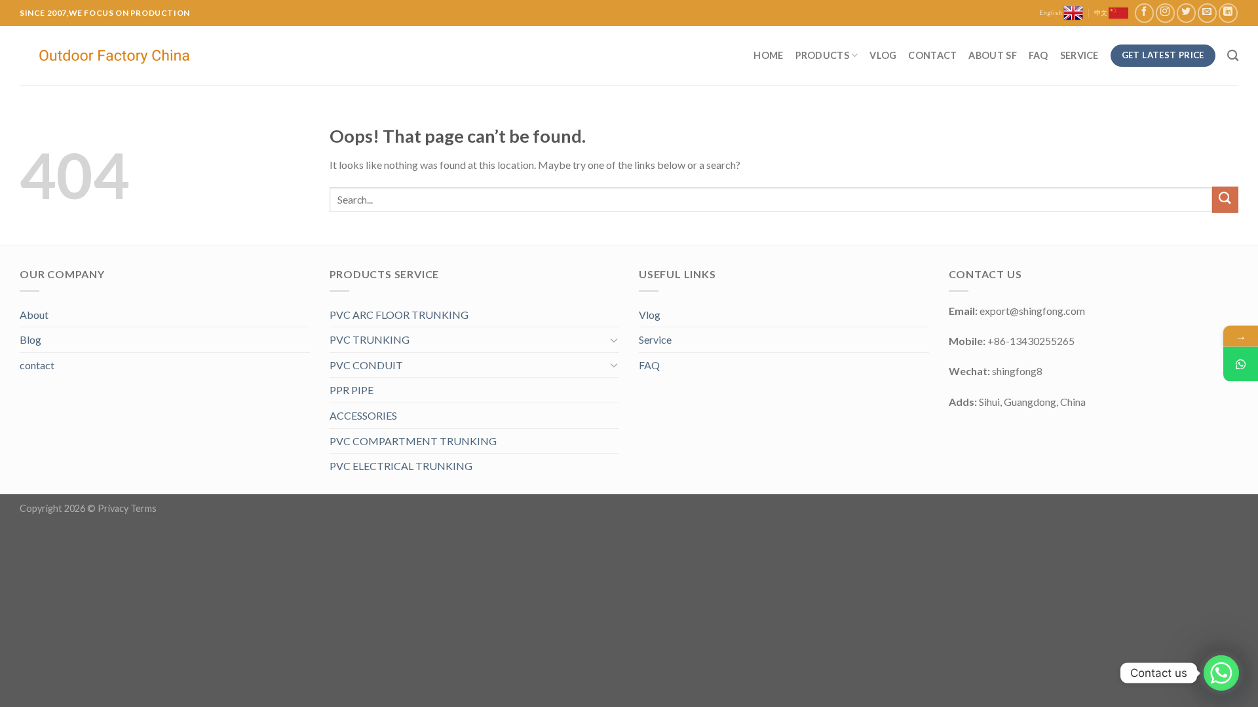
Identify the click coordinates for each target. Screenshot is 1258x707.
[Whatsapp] (1221, 673)
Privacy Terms (127, 508)
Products (822, 55)
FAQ (1038, 55)
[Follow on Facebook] (1144, 12)
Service (1079, 55)
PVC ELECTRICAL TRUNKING (401, 466)
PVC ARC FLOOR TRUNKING (399, 314)
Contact (932, 55)
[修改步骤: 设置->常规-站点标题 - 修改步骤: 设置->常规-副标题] (116, 56)
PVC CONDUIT (366, 365)
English (1051, 12)
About (34, 314)
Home (768, 55)
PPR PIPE (351, 390)
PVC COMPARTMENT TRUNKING (413, 441)
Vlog (882, 55)
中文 (1101, 12)
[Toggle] (614, 340)
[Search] (1232, 56)
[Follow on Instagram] (1165, 12)
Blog (30, 339)
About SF (992, 55)
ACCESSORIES (363, 415)
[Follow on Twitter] (1186, 12)
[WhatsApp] (1240, 364)
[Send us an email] (1207, 12)
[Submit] (1225, 199)
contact (37, 365)
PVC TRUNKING (370, 339)
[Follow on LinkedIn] (1228, 12)
